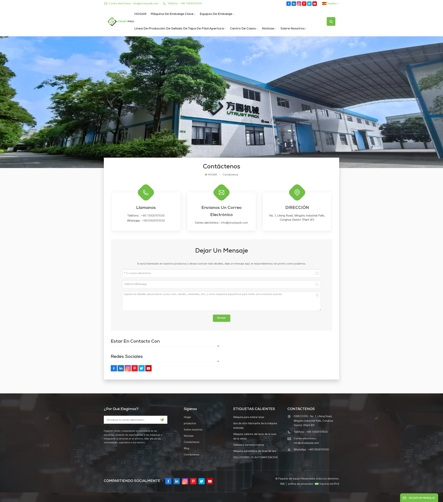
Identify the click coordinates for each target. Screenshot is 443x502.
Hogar (187, 417)
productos (190, 423)
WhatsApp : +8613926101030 (311, 449)
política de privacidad (300, 483)
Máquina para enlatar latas (248, 417)
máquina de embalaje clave (172, 14)
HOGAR (140, 14)
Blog (186, 448)
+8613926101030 (153, 220)
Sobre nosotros (293, 28)
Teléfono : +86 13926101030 (185, 3)
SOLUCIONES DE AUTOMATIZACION (255, 457)
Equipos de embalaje (216, 14)
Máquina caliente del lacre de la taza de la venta (254, 436)
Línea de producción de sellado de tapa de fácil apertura (179, 28)
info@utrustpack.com (234, 222)
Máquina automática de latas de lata (254, 451)
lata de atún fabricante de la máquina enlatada (255, 425)
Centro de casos (243, 28)
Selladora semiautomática (248, 444)
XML (282, 483)
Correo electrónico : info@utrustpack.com (134, 3)
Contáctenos (191, 442)
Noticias (268, 28)
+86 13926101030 (153, 215)
